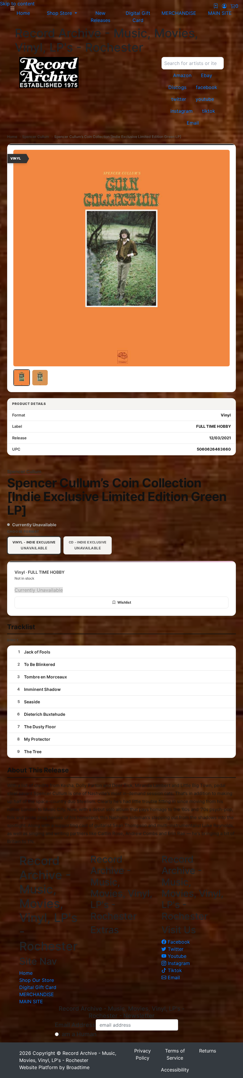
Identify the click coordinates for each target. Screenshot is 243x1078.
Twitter (174, 949)
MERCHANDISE (36, 994)
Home (12, 136)
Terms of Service (175, 1054)
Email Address (75, 1024)
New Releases (100, 16)
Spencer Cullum (35, 136)
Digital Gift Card (138, 16)
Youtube (176, 956)
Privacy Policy (142, 1054)
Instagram (178, 963)
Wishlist (124, 602)
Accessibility (175, 1070)
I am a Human (78, 1034)
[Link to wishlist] (215, 6)
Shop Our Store (36, 980)
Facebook (178, 942)
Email (173, 977)
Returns (207, 1051)
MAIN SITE (31, 1001)
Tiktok (174, 970)
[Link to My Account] (224, 6)
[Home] (86, 72)
